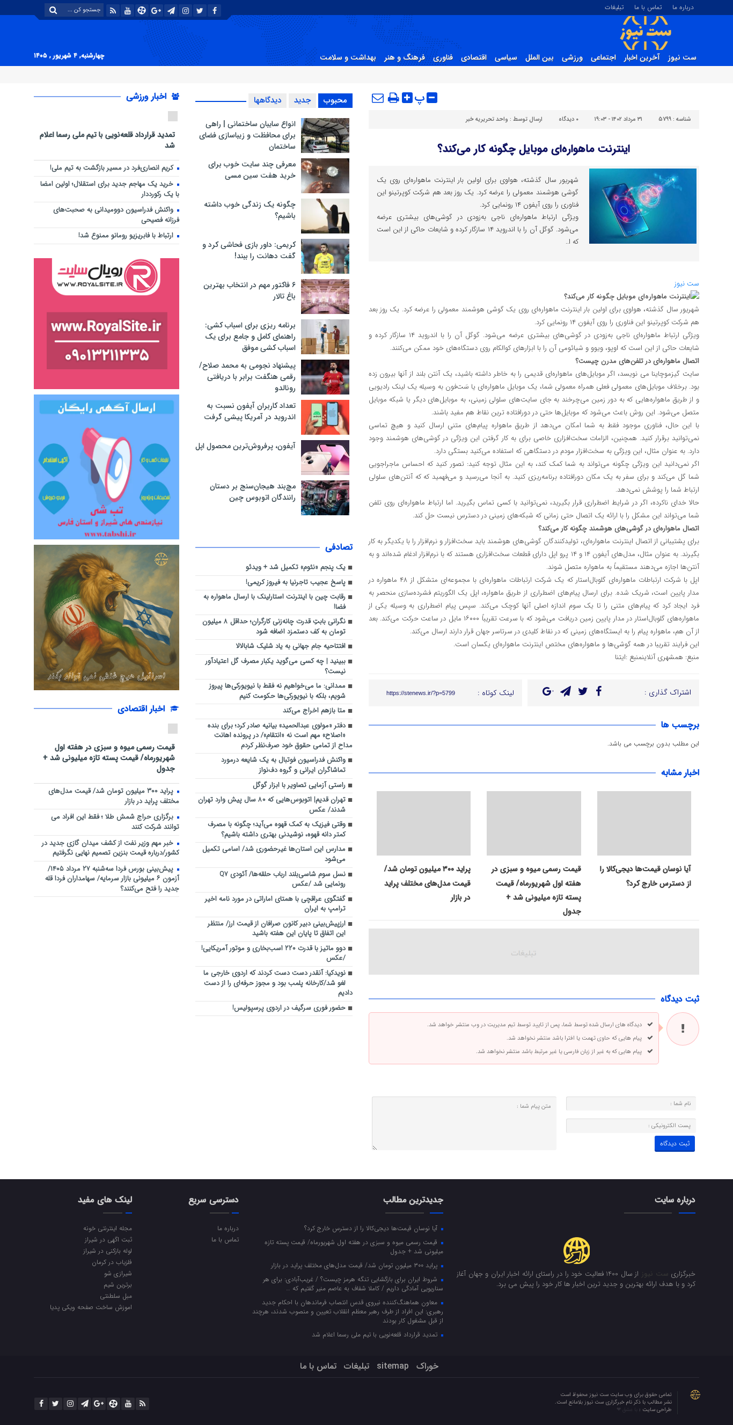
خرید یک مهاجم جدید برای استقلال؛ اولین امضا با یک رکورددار (109, 189)
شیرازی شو (118, 1273)
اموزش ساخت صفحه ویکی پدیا (91, 1307)
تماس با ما (648, 6)
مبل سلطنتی (116, 1295)
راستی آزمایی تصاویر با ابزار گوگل (299, 785)
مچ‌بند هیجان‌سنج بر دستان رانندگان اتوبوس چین (253, 491)
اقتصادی (474, 57)
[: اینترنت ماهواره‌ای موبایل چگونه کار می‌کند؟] (378, 97)
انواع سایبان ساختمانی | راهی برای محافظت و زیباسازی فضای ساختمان (247, 135)
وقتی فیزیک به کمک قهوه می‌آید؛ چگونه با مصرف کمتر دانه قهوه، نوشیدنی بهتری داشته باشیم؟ (277, 830)
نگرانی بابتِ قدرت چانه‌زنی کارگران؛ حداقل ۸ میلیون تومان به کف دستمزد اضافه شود (274, 627)
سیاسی (506, 57)
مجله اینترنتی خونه (107, 1228)
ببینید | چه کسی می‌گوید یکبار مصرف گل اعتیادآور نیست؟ (276, 666)
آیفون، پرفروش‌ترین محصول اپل (245, 446)
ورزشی (572, 57)
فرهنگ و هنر (404, 57)
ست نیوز (682, 57)
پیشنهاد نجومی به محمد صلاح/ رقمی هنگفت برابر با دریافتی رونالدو (247, 377)
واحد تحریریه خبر (487, 119)
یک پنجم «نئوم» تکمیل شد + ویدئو (296, 567)
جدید (302, 100)
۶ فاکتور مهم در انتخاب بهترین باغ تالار (249, 290)
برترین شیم (118, 1284)
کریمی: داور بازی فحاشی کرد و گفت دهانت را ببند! (249, 250)
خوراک (427, 1366)
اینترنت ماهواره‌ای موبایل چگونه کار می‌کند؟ (533, 149)
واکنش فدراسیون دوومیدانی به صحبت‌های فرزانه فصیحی (116, 215)
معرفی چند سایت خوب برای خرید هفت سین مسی (252, 169)
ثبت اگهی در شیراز (108, 1239)
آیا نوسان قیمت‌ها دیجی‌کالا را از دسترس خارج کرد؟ (371, 1228)
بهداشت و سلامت (348, 57)
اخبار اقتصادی (142, 708)
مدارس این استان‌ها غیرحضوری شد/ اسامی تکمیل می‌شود (274, 854)
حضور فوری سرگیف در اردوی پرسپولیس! (289, 1008)
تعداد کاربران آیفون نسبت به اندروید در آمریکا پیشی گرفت (250, 411)
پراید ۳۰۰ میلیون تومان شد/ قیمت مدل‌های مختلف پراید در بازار (427, 883)
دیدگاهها (267, 100)
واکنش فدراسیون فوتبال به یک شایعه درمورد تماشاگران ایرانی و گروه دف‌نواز (283, 765)
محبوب (335, 100)
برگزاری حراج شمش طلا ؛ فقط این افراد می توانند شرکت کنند (115, 822)
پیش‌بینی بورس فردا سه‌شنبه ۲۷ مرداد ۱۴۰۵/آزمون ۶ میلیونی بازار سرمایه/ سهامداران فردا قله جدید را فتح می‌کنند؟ (112, 879)
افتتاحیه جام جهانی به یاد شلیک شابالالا (291, 646)
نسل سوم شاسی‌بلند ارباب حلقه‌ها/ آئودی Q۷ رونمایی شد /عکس (282, 879)
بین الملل (539, 57)
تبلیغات (614, 6)
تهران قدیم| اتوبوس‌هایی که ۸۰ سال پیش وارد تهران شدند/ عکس (272, 805)
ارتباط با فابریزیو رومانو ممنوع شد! (126, 236)
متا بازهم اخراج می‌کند (314, 711)
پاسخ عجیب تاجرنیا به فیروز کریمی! (296, 583)
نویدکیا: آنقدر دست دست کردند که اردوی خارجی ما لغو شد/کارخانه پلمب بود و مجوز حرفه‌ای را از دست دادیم (278, 983)
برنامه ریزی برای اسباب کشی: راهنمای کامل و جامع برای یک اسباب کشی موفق (250, 336)
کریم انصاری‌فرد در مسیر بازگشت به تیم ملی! (112, 168)
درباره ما (683, 6)
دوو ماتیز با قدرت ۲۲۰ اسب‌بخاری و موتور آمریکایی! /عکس (273, 954)
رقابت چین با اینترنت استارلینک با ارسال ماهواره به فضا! (274, 602)
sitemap (393, 1366)
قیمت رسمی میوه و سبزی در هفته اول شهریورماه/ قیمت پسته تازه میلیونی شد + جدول (109, 757)
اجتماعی (603, 57)
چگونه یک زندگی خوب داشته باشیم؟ (250, 210)
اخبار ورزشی (147, 96)
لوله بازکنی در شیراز (107, 1250)
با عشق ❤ (628, 1410)
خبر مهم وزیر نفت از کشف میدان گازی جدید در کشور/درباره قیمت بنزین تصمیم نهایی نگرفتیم (110, 848)
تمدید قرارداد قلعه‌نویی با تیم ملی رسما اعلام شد (107, 140)
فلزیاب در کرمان (112, 1262)
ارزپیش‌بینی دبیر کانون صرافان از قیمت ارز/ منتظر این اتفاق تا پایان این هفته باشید (277, 929)
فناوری (443, 57)
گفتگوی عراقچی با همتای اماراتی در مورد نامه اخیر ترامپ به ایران (275, 904)
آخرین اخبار (642, 57)
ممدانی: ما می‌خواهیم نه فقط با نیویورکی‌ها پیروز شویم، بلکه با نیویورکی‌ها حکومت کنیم (277, 691)
